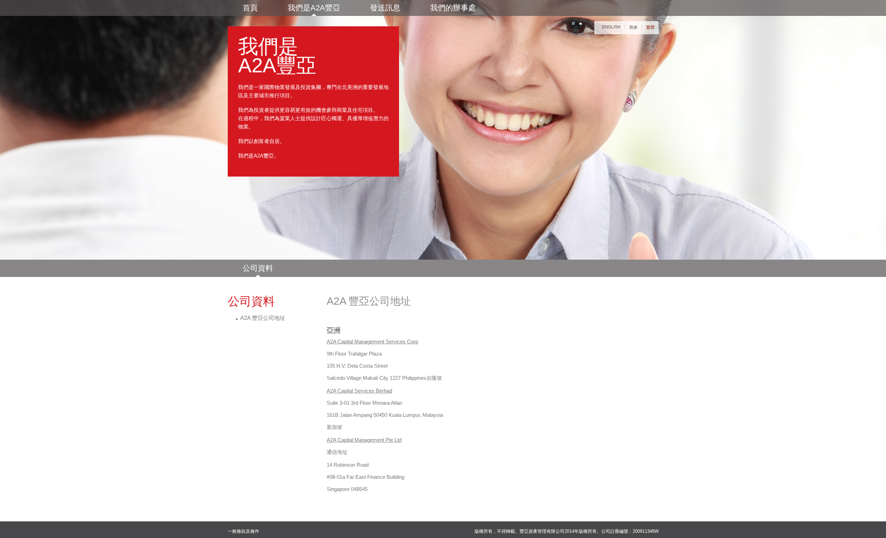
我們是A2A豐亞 (314, 7)
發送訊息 (385, 7)
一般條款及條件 (243, 531)
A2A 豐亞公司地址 (262, 318)
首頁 (250, 7)
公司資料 (258, 268)
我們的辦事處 (453, 7)
